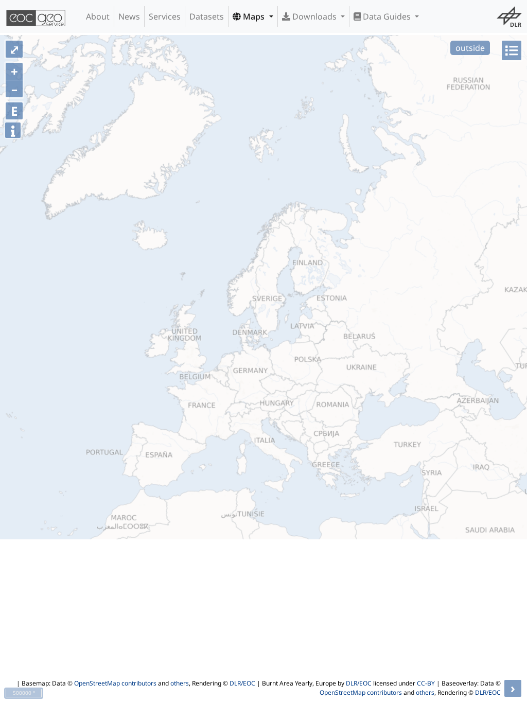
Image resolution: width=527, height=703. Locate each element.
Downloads (314, 16)
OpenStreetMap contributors (115, 683)
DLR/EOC (242, 683)
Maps (254, 16)
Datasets (206, 16)
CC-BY (426, 683)
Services (165, 16)
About (98, 16)
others (179, 683)
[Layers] (511, 50)
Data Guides (387, 16)
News (129, 16)
